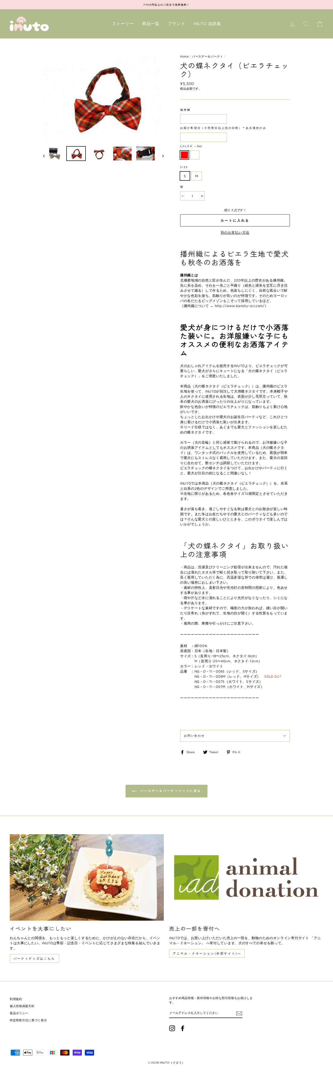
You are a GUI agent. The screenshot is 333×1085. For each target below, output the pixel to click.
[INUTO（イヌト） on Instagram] (172, 1028)
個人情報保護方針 (22, 1006)
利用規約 (16, 999)
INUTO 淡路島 (207, 23)
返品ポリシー (19, 1013)
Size (184, 167)
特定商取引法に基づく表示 (28, 1020)
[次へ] (161, 156)
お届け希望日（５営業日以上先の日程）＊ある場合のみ (223, 127)
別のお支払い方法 (235, 232)
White (195, 155)
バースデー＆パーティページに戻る (170, 791)
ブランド (176, 23)
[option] (166, 4)
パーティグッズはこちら (34, 958)
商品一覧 (150, 23)
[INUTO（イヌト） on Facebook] (183, 1028)
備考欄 (185, 109)
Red (184, 155)
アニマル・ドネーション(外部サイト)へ (207, 953)
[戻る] (46, 156)
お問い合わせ (194, 735)
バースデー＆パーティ (207, 56)
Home (184, 56)
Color (191, 146)
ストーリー (123, 23)
